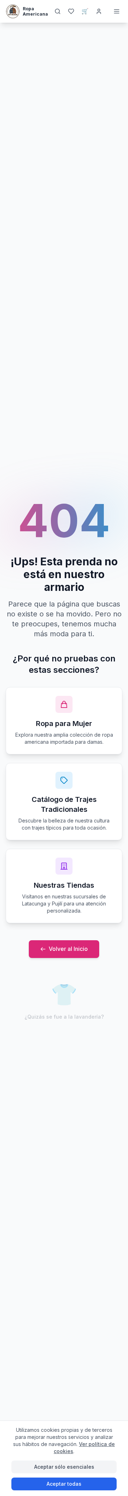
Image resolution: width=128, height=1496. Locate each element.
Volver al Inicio (68, 948)
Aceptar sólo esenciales (64, 1467)
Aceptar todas (64, 1484)
